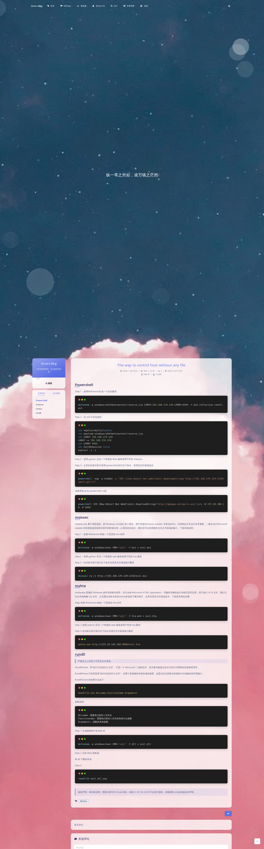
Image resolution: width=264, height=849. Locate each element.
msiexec (40, 404)
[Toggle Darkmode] (257, 841)
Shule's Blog (36, 6)
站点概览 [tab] (56, 393)
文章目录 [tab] (41, 393)
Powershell (41, 400)
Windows (83, 801)
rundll (38, 413)
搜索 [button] (49, 383)
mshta (39, 408)
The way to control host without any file (151, 365)
